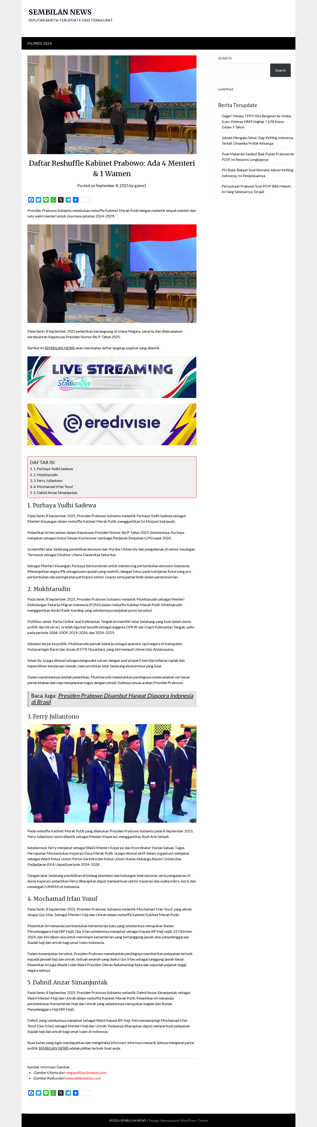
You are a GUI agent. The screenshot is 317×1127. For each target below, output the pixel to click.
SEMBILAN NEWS (60, 12)
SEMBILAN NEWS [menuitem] (60, 348)
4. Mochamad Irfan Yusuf (53, 486)
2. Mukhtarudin (45, 474)
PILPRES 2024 (39, 43)
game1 (140, 185)
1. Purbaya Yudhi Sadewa (53, 468)
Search (225, 58)
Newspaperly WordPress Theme (184, 1120)
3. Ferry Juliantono (47, 480)
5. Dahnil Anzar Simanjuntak (55, 492)
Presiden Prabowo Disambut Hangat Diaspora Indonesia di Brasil (112, 698)
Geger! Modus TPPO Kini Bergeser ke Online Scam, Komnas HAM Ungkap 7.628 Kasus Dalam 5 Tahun (256, 121)
